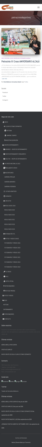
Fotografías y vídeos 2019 (12, 262)
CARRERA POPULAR (9, 177)
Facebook (5, 92)
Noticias (5, 304)
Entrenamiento (8, 309)
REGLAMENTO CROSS (11, 168)
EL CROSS (8, 272)
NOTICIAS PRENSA (10, 291)
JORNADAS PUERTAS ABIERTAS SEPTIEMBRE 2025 (14, 424)
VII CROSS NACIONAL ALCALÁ (12, 163)
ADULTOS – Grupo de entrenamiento (16, 159)
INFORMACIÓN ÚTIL (10, 234)
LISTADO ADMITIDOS (11, 191)
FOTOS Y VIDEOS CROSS (12, 239)
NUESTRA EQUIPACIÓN (12, 140)
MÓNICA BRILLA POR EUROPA (9, 345)
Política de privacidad (21, 438)
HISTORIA (9, 130)
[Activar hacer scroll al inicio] (38, 443)
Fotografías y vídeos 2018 (12, 267)
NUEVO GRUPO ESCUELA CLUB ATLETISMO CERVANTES (16, 354)
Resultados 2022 (9, 215)
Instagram (5, 100)
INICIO (6, 122)
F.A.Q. (7, 276)
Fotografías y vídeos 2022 (12, 252)
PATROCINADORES (9, 286)
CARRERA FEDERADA (10, 186)
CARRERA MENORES (9, 182)
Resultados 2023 (9, 210)
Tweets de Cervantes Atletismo (9, 391)
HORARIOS (8, 196)
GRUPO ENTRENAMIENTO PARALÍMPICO (15, 154)
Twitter (4, 96)
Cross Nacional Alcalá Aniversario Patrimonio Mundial (15, 58)
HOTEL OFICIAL (10, 281)
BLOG (5, 300)
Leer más (4, 79)
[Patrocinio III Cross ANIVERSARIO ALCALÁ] (21, 41)
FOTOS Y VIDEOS (8, 295)
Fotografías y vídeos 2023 (12, 248)
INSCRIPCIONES (9, 173)
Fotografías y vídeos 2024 (12, 243)
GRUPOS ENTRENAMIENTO (11, 145)
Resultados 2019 (9, 224)
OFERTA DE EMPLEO (6, 349)
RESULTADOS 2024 (10, 206)
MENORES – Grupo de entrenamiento (16, 149)
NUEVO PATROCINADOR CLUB (9, 419)
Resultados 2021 (9, 219)
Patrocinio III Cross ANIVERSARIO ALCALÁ (20, 61)
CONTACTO (8, 319)
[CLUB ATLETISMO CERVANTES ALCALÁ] (8, 7)
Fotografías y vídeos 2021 (12, 257)
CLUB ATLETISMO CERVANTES (14, 126)
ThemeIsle (27, 442)
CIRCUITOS (8, 201)
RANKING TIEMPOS (12, 135)
